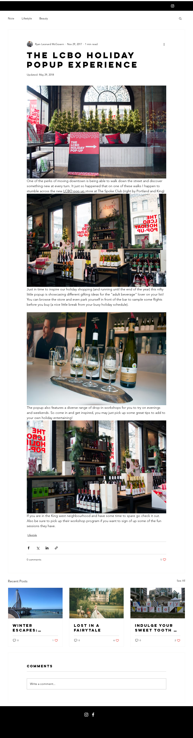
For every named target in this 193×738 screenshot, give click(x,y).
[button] (180, 18)
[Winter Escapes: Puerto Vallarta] (35, 603)
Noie (11, 18)
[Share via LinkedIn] (47, 548)
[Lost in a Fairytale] (96, 603)
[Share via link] (56, 548)
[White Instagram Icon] (172, 6)
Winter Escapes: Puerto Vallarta (26, 627)
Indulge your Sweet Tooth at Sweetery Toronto (157, 627)
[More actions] (164, 44)
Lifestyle (27, 18)
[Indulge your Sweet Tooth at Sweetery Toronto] (157, 603)
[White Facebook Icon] (93, 714)
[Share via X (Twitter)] (38, 548)
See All (181, 580)
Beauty (43, 18)
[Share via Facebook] (28, 548)
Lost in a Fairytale (87, 627)
